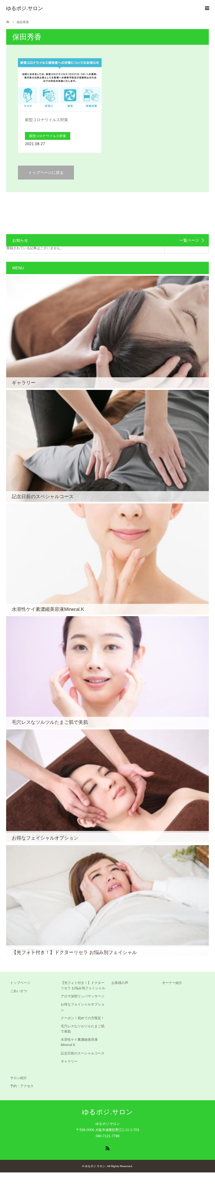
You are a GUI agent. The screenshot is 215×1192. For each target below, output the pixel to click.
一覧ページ (189, 240)
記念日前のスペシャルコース (82, 1053)
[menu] (206, 8)
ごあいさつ (18, 991)
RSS (107, 1148)
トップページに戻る (46, 172)
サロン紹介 (18, 1078)
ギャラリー (69, 1061)
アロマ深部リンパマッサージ (82, 996)
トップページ (20, 983)
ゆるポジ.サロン (24, 8)
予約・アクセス (22, 1086)
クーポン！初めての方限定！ (82, 1018)
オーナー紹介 (172, 983)
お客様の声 (119, 983)
